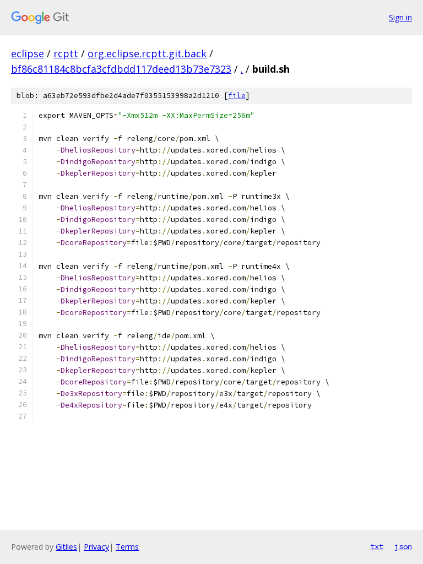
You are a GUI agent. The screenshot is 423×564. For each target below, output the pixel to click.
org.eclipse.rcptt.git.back (147, 53)
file (237, 95)
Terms (127, 546)
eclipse (27, 53)
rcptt (65, 53)
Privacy (96, 546)
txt (376, 546)
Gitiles (66, 546)
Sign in (400, 17)
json (403, 546)
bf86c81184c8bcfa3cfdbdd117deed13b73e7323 (121, 68)
